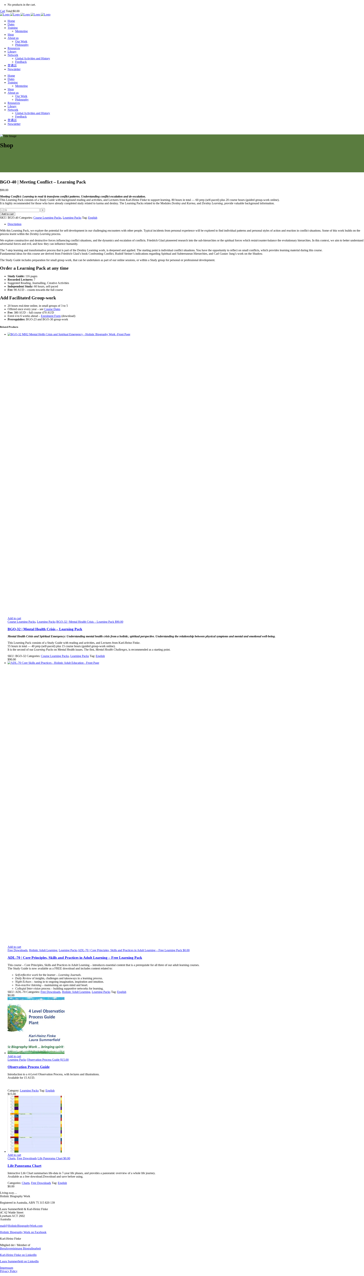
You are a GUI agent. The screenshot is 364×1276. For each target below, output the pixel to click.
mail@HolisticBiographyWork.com (21, 1225)
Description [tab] (14, 224)
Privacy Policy (8, 1271)
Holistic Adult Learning (43, 950)
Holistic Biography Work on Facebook (23, 1232)
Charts (11, 1158)
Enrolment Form (51, 316)
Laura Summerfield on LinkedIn (19, 1261)
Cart (2, 11)
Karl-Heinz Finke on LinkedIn (18, 1254)
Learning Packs (72, 217)
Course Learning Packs (47, 217)
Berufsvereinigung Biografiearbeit (20, 1248)
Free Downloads (17, 950)
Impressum (6, 1267)
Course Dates (52, 309)
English (92, 217)
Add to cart (8, 214)
